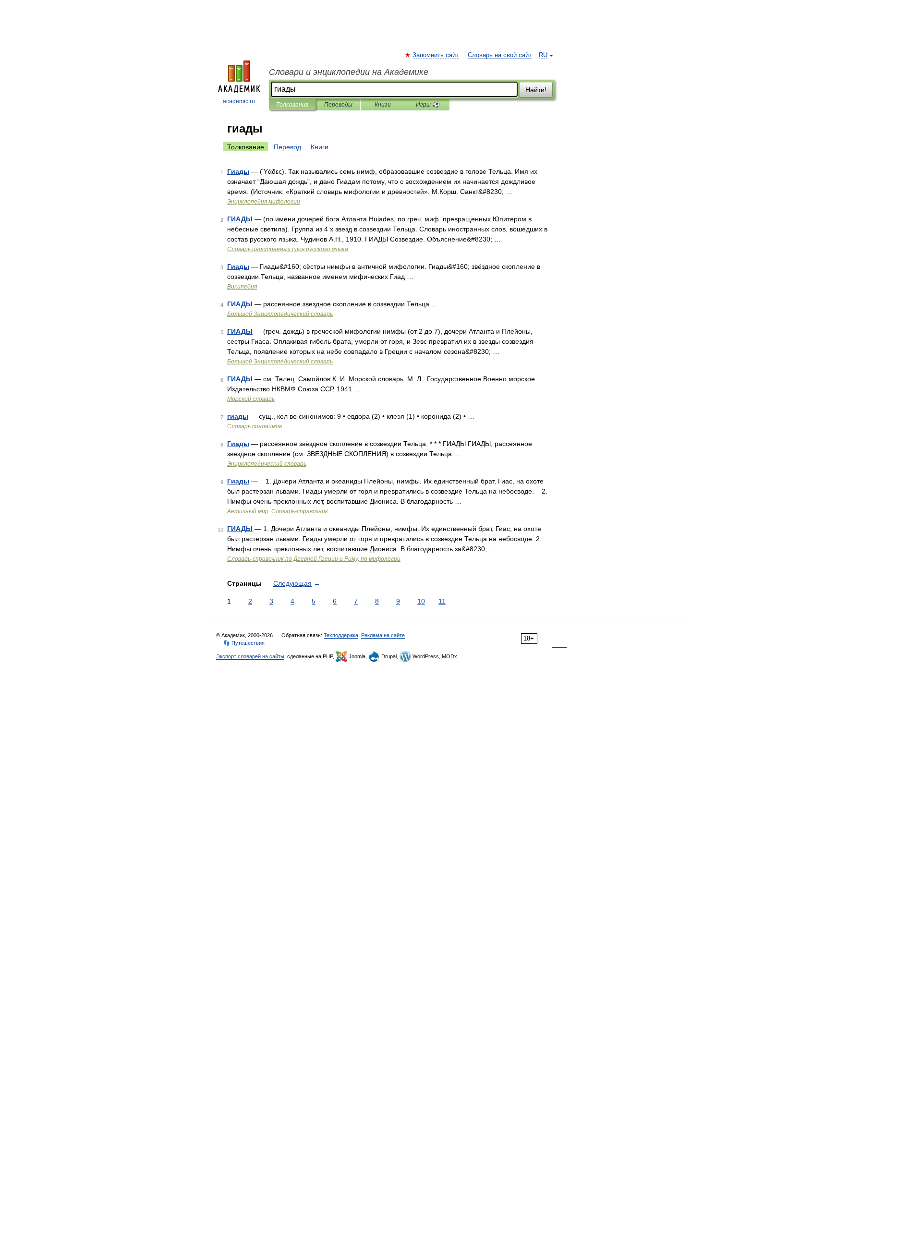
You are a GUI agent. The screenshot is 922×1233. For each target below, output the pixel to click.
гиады (237, 416)
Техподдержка (341, 635)
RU (543, 55)
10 (421, 601)
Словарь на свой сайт (500, 55)
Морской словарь (251, 399)
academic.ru (239, 101)
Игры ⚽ (427, 104)
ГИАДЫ (240, 219)
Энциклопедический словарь (266, 463)
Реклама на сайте (383, 635)
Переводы (338, 104)
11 (442, 601)
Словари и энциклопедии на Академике (348, 72)
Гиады (238, 171)
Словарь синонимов (254, 426)
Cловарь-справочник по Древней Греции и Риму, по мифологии (313, 559)
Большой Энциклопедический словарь (280, 314)
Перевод (287, 147)
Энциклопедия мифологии (263, 201)
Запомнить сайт (436, 55)
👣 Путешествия (244, 643)
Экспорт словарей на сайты (250, 656)
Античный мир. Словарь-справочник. (278, 511)
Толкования (292, 104)
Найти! (535, 90)
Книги (383, 104)
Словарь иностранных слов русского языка (287, 249)
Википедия (242, 286)
